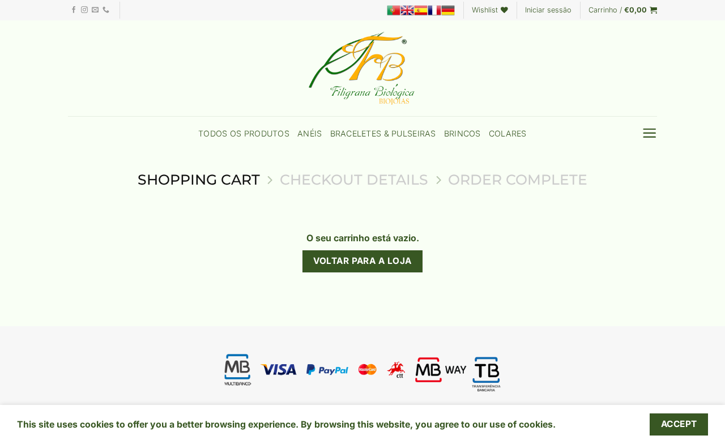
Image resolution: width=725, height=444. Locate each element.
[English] (407, 10)
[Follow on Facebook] (73, 10)
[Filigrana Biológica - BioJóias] (362, 68)
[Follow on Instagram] (84, 10)
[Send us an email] (95, 10)
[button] (548, 10)
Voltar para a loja (362, 260)
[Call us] (106, 10)
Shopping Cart (199, 179)
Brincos (462, 133)
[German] (448, 10)
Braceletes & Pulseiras (383, 133)
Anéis (309, 133)
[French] (434, 10)
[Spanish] (421, 10)
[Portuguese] (393, 10)
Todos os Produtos (243, 133)
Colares (508, 133)
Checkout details (354, 179)
